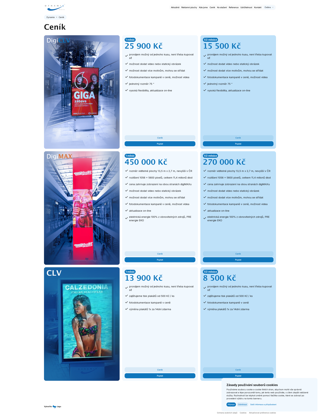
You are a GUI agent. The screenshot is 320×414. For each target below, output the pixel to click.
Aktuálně (175, 7)
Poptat (160, 143)
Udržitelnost (246, 7)
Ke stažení (222, 7)
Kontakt (257, 7)
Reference (233, 7)
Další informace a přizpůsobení (263, 404)
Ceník (212, 7)
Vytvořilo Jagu (52, 406)
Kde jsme (203, 7)
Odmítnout (242, 404)
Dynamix (50, 17)
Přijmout (231, 404)
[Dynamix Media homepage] (55, 7)
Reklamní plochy (189, 7)
